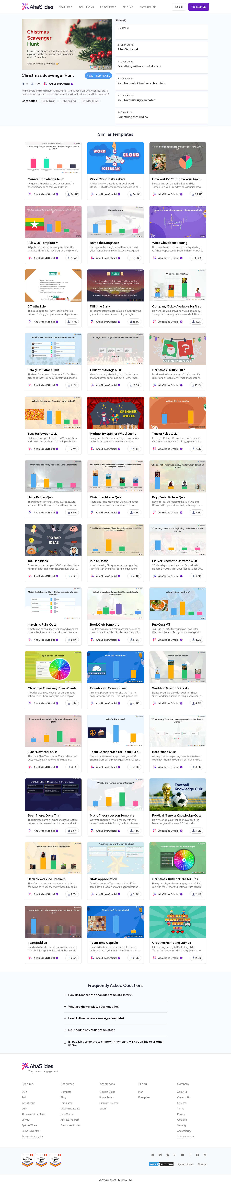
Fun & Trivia (48, 100)
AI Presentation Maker (34, 1114)
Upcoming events (70, 1108)
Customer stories (70, 1125)
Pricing (128, 7)
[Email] (153, 1155)
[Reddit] (205, 1155)
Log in (178, 6)
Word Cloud (28, 1102)
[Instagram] (197, 1155)
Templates (66, 1102)
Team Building (90, 100)
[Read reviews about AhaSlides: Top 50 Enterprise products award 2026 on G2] (55, 1160)
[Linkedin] (175, 1155)
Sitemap (202, 1164)
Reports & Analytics (32, 1136)
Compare (66, 1091)
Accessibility (184, 1130)
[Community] (167, 1155)
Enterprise (148, 7)
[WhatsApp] (160, 1155)
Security (182, 1125)
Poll (24, 1097)
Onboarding (68, 100)
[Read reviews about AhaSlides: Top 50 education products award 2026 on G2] (41, 1160)
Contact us (183, 1097)
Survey (25, 1119)
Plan (140, 1091)
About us (182, 1091)
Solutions (86, 7)
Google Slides (107, 1091)
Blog (63, 1097)
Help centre (67, 1114)
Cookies (182, 1119)
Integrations (107, 1084)
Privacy (181, 1114)
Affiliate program (70, 1119)
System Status (185, 1164)
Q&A (24, 1108)
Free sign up (199, 6)
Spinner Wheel (29, 1125)
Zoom (103, 1108)
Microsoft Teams (108, 1102)
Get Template (99, 75)
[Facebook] (190, 1155)
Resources (108, 7)
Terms (180, 1108)
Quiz (24, 1091)
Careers (181, 1102)
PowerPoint (106, 1097)
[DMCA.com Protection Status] (161, 1164)
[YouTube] (182, 1155)
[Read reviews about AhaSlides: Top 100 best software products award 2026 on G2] (27, 1160)
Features (65, 7)
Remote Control (31, 1130)
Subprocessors (185, 1136)
